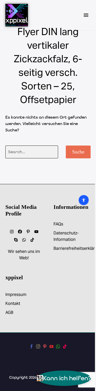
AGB (9, 312)
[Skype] (16, 240)
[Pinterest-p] (28, 232)
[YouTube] (51, 346)
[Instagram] (12, 232)
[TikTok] (65, 346)
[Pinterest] (45, 346)
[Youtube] (36, 232)
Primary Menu (86, 15)
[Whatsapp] (24, 240)
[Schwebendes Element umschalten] (14, 195)
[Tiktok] (32, 240)
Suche (78, 152)
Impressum (15, 294)
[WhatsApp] (58, 346)
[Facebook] (20, 232)
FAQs (58, 224)
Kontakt (12, 303)
